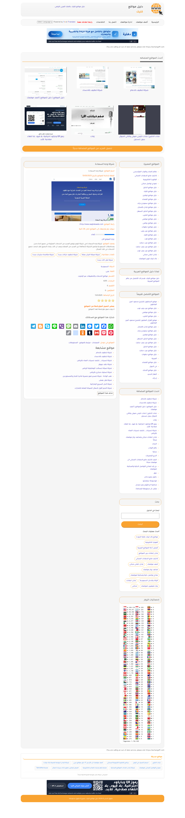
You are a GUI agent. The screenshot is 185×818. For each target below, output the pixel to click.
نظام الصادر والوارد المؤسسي (145, 172)
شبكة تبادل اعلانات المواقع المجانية (123, 768)
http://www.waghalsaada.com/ (91, 224)
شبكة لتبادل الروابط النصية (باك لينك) (56, 763)
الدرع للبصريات (151, 456)
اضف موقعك (152, 564)
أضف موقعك (142, 22)
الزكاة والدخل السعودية (149, 581)
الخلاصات (100, 22)
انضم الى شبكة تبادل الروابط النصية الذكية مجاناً (92, 775)
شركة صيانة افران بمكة (91, 255)
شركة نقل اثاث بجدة (105, 260)
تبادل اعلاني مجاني (150, 255)
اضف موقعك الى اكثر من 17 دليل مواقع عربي (88, 763)
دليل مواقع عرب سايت (148, 243)
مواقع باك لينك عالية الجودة (147, 537)
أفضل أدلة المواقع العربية (148, 548)
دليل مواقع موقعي (149, 219)
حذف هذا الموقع (105, 393)
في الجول (153, 367)
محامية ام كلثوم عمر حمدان (146, 485)
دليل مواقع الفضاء (149, 199)
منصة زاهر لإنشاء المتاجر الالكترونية (95, 768)
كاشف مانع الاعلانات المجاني (146, 176)
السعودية (105, 267)
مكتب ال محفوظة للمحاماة (146, 489)
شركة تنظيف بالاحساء (103, 357)
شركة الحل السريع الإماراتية (101, 384)
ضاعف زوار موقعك (150, 570)
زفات (155, 420)
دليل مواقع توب (150, 239)
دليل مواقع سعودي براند (147, 203)
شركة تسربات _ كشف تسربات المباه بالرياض (94, 361)
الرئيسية (155, 22)
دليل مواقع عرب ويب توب (147, 251)
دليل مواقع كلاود (150, 235)
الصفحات (95, 343)
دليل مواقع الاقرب (150, 215)
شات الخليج (157, 763)
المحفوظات (73, 343)
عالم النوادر (153, 448)
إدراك (155, 378)
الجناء (154, 444)
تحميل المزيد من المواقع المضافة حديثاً (92, 148)
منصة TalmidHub (42, 768)
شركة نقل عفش (105, 380)
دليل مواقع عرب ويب (149, 231)
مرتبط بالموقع (84, 343)
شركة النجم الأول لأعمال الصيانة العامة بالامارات (93, 388)
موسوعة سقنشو (150, 481)
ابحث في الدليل (153, 511)
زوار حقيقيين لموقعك (149, 586)
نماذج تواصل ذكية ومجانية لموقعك (144, 575)
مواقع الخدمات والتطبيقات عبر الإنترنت (93, 276)
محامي (134, 586)
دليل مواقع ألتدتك (150, 370)
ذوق (155, 473)
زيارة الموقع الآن (108, 239)
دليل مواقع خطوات (149, 227)
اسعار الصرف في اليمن (140, 763)
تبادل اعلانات (131, 581)
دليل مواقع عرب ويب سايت (146, 247)
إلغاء (93, 235)
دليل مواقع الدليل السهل (147, 211)
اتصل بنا (112, 22)
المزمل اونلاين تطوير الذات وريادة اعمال (65, 768)
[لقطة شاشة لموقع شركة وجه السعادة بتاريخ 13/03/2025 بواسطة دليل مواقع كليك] (82, 199)
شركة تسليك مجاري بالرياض (101, 372)
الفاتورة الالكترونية (150, 180)
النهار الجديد (152, 374)
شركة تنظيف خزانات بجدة (68, 255)
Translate (71, 22)
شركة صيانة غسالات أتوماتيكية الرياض (97, 368)
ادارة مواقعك (126, 22)
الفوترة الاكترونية (151, 542)
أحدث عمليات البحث (151, 532)
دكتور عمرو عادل (150, 477)
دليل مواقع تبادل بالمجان (147, 207)
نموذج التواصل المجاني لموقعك (150, 768)
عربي (107, 271)
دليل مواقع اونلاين (150, 196)
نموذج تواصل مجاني (149, 184)
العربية (154, 359)
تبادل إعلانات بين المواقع (148, 553)
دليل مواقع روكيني (150, 223)
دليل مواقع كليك (150, 191)
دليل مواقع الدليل (150, 188)
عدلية (155, 452)
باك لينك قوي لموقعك (148, 259)
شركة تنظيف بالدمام (104, 353)
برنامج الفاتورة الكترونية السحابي (118, 763)
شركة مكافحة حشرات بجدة (43, 255)
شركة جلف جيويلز (105, 364)
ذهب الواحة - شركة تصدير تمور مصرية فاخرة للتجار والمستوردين (87, 376)
